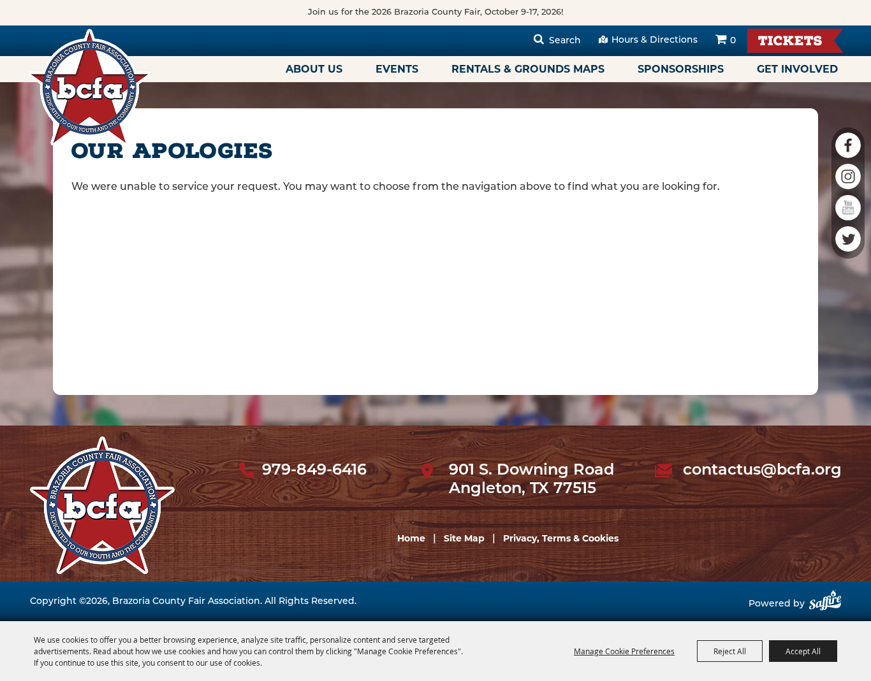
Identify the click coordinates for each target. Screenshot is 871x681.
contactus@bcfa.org (762, 470)
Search (565, 41)
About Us (314, 69)
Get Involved (797, 69)
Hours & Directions (654, 40)
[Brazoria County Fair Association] (89, 87)
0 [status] (733, 41)
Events (397, 69)
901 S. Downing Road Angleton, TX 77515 (531, 480)
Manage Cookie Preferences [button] (624, 651)
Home (411, 538)
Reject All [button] (730, 651)
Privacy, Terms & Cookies (560, 538)
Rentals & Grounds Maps (527, 69)
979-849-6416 (314, 470)
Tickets (790, 42)
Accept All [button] (803, 651)
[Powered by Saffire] (825, 604)
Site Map (464, 538)
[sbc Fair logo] (102, 505)
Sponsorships (681, 69)
